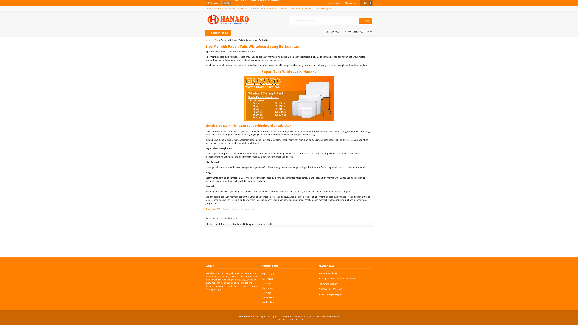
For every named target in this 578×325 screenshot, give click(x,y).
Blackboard (267, 288)
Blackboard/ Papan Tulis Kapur (251, 8)
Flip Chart (283, 8)
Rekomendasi (249, 209)
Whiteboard (268, 274)
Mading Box (268, 302)
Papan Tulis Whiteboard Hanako (289, 71)
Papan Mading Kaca (323, 8)
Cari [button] (366, 20)
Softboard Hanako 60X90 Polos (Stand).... (252, 3)
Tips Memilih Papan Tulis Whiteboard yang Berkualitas (252, 46)
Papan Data (307, 8)
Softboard (271, 8)
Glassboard (294, 8)
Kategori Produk (219, 32)
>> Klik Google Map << (331, 294)
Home (208, 8)
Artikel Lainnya (231, 209)
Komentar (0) (212, 209)
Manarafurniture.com (294, 319)
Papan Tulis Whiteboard (224, 8)
